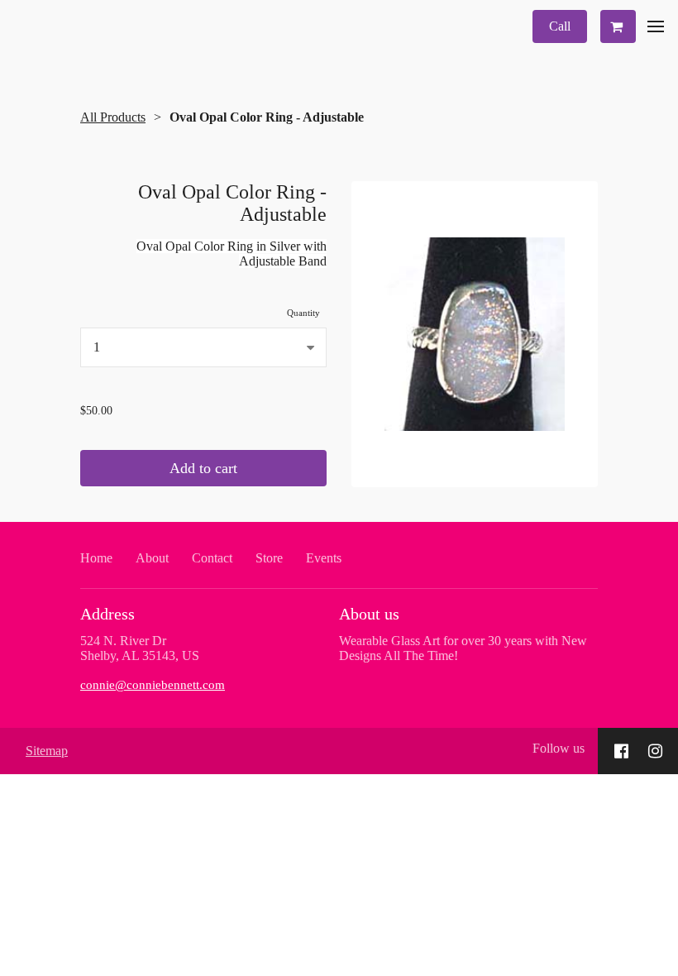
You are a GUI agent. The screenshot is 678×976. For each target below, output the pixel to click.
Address (107, 614)
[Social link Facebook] (621, 751)
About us (369, 614)
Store (269, 558)
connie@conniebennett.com (152, 684)
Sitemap (47, 751)
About (152, 558)
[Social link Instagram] (655, 751)
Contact (212, 558)
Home (96, 558)
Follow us (558, 748)
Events (323, 558)
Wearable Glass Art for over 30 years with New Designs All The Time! (463, 648)
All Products (113, 117)
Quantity (303, 313)
